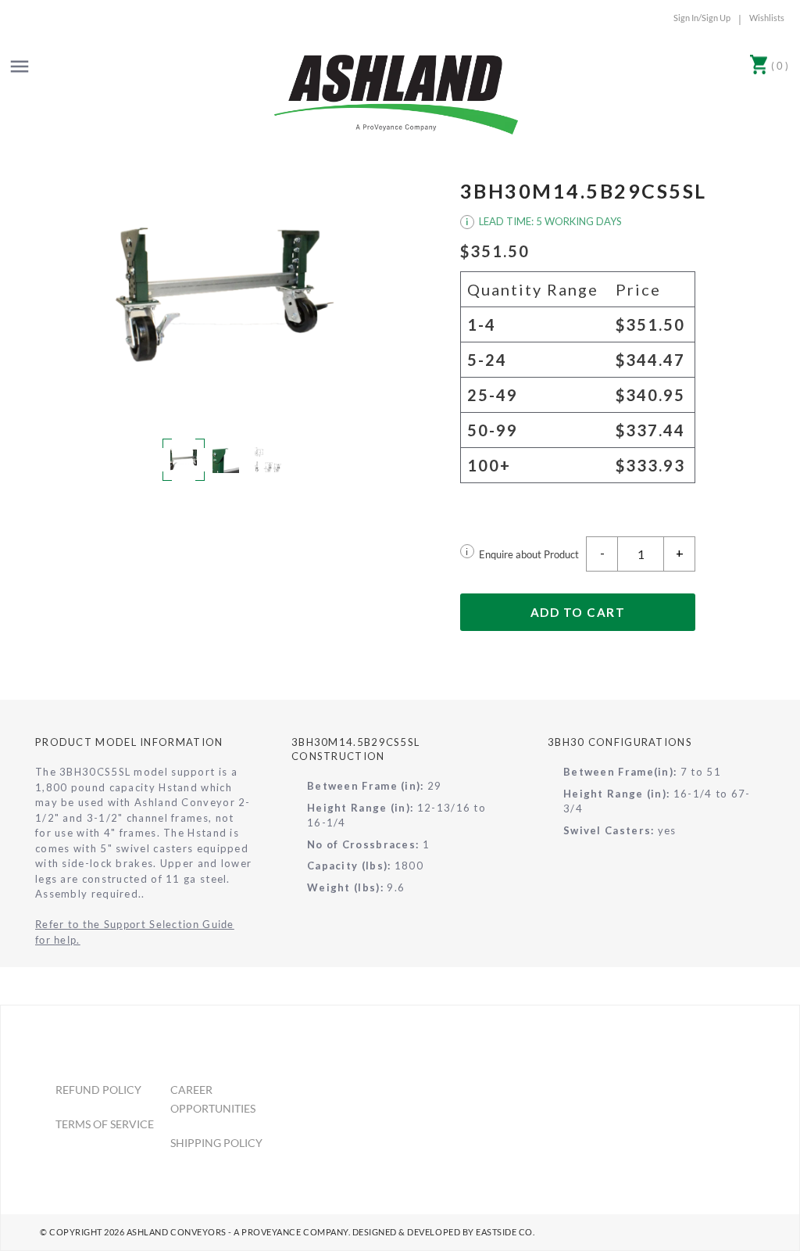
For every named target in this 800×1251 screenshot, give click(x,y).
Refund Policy (98, 1089)
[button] (223, 295)
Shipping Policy (216, 1142)
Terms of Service (104, 1124)
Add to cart (578, 612)
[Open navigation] (19, 66)
